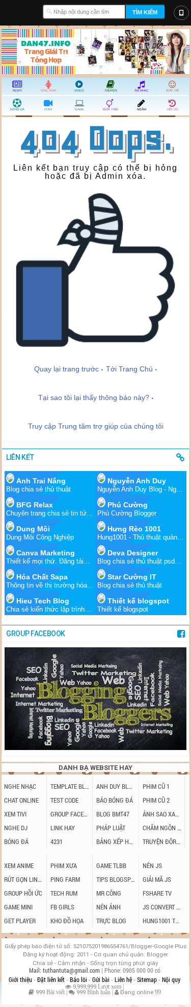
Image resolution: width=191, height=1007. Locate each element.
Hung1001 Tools (163, 920)
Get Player (20, 920)
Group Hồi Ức (23, 893)
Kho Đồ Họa (67, 920)
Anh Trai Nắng (41, 481)
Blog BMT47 (112, 813)
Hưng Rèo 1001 (134, 529)
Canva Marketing (45, 553)
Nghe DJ (16, 827)
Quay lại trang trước (66, 368)
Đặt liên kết (51, 979)
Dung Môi (33, 529)
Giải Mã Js (157, 879)
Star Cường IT (131, 577)
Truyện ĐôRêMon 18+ (162, 841)
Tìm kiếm (144, 12)
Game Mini (18, 906)
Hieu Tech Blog (42, 601)
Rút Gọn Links (24, 879)
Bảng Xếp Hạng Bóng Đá (116, 841)
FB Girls (62, 906)
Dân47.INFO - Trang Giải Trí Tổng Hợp (22, 10)
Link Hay (62, 827)
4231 (56, 841)
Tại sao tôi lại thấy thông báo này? (93, 397)
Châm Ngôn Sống (162, 827)
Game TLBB (111, 865)
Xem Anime (19, 865)
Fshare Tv (157, 893)
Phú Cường (127, 505)
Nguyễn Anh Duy (136, 481)
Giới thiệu (21, 979)
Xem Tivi (15, 813)
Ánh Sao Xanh (162, 813)
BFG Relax (34, 505)
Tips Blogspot (116, 879)
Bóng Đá (16, 841)
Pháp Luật (110, 827)
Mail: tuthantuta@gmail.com (65, 970)
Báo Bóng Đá (114, 800)
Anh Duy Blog (116, 786)
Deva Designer (132, 553)
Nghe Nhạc (20, 786)
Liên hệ (124, 979)
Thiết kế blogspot (138, 601)
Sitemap (147, 979)
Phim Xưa (63, 865)
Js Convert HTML (163, 906)
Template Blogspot (70, 786)
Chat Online (21, 800)
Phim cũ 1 (156, 786)
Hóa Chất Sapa (42, 577)
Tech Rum (63, 893)
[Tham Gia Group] (95, 747)
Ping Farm (65, 879)
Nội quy (171, 979)
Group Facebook (70, 813)
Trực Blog (111, 920)
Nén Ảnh (108, 906)
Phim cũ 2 (156, 800)
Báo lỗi (79, 979)
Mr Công (108, 893)
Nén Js (152, 865)
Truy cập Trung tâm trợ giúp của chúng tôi (95, 426)
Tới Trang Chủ (129, 368)
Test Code (64, 800)
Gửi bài (101, 979)
